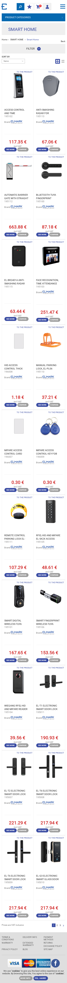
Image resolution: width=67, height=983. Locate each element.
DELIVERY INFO (30, 937)
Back (63, 41)
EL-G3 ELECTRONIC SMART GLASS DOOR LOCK (47, 877)
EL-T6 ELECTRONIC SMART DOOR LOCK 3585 (15, 877)
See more (10, 149)
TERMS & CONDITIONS (8, 938)
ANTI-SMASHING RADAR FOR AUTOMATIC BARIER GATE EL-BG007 (47, 111)
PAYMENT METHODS (48, 938)
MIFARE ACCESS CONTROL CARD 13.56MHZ (13, 452)
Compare (22, 149)
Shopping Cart (37, 6)
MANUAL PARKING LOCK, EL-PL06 (46, 367)
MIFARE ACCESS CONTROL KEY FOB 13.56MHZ (46, 452)
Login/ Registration (47, 5)
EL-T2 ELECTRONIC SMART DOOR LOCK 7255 (15, 792)
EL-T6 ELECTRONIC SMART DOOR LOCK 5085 (47, 792)
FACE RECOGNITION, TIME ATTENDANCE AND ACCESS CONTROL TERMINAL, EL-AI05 (48, 282)
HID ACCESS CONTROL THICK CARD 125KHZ (13, 367)
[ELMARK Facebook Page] (55, 966)
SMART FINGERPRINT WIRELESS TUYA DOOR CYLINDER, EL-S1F (48, 622)
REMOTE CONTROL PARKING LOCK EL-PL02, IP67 (14, 537)
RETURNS (48, 943)
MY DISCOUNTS (29, 6)
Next (63, 926)
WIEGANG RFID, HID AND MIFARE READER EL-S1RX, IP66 (15, 707)
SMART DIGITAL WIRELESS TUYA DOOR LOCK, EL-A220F (13, 622)
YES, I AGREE (40, 978)
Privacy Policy (10, 949)
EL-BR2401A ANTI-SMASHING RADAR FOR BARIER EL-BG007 (14, 282)
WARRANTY (7, 943)
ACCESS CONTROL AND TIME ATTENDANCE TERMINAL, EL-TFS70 (15, 111)
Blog (25, 949)
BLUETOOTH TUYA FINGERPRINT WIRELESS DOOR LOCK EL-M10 (46, 196)
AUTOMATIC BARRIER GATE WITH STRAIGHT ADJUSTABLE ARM (16, 196)
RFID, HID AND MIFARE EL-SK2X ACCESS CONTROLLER (48, 537)
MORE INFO (25, 978)
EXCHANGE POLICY (53, 946)
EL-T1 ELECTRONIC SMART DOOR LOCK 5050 (47, 707)
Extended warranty (28, 944)
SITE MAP (48, 949)
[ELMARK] (4, 6)
